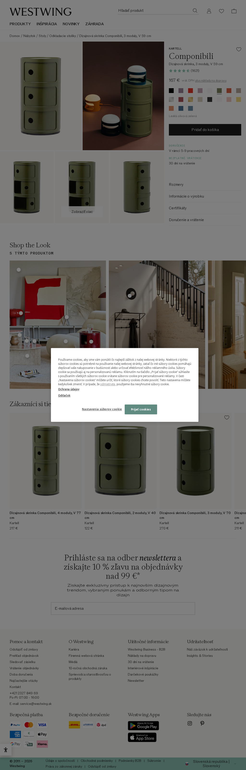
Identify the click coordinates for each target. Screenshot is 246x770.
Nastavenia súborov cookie (102, 409)
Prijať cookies (141, 409)
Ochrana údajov (68, 389)
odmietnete (107, 384)
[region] (124, 385)
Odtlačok (64, 395)
